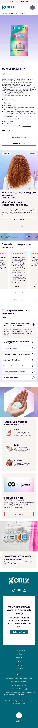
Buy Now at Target (19, 143)
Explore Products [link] (19, 650)
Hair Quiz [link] (19, 654)
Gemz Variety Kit (7, 13)
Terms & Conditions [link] (19, 685)
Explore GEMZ (19, 220)
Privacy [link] (19, 674)
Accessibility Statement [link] (19, 682)
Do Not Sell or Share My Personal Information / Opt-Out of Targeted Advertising (19, 694)
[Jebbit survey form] (19, 620)
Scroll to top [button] (19, 721)
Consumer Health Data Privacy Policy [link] (19, 678)
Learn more (19, 514)
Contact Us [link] (19, 668)
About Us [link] (19, 658)
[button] (16, 62)
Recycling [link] (19, 665)
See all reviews (19, 300)
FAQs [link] (19, 661)
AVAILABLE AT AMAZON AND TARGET (19, 1)
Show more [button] (6, 130)
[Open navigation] (32, 7)
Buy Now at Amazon (19, 137)
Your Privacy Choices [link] (17, 689)
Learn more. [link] (27, 126)
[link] (8, 9)
